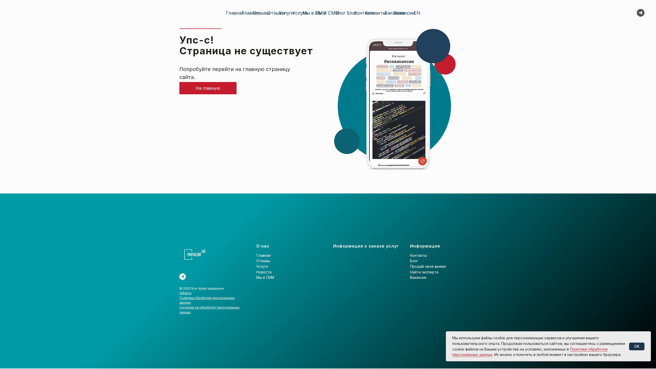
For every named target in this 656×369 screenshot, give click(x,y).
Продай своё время (428, 266)
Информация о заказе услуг (366, 246)
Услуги (300, 13)
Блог (352, 13)
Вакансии (404, 13)
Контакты (375, 13)
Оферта (185, 293)
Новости (264, 272)
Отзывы (276, 13)
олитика (188, 298)
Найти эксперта (424, 272)
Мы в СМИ (327, 13)
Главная (250, 13)
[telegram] (640, 13)
